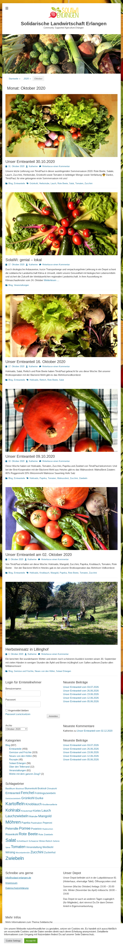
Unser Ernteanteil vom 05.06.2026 (81, 701)
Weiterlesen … (51, 280)
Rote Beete (62, 183)
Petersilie (11, 828)
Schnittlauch (22, 841)
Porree (24, 828)
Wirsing (10, 852)
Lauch (53, 183)
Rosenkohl (11, 834)
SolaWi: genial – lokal (23, 260)
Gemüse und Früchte (23, 671)
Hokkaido (34, 380)
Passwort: (10, 699)
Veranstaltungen (21, 285)
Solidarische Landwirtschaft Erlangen (64, 23)
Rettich (43, 380)
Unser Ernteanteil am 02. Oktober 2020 (38, 554)
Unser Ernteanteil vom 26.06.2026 (81, 690)
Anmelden (53, 716)
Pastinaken (36, 823)
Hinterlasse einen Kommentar (56, 166)
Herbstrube (44, 183)
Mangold (54, 573)
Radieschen (47, 829)
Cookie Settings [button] (13, 941)
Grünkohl (34, 183)
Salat (71, 183)
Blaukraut (20, 789)
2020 (27, 78)
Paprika (43, 478)
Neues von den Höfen (45, 671)
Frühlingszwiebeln (45, 793)
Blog (10, 183)
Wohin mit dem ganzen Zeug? (24, 773)
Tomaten (79, 183)
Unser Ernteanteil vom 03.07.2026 (81, 687)
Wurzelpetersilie (23, 853)
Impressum (11, 883)
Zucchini (88, 183)
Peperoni (47, 822)
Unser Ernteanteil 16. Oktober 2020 (35, 361)
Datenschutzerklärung (17, 888)
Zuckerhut (49, 852)
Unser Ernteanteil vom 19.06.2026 (81, 694)
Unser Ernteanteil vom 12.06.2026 (81, 697)
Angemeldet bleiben (18, 710)
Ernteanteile (19, 183)
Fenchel (27, 793)
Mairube (33, 816)
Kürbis (37, 810)
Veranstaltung (34, 847)
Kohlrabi (12, 810)
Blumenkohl (31, 788)
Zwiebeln (83, 478)
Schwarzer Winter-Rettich (40, 841)
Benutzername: (13, 688)
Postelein (36, 828)
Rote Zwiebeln (45, 834)
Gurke (39, 798)
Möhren (13, 822)
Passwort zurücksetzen (17, 714)
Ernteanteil (12, 793)
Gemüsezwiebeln (13, 798)
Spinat (7, 847)
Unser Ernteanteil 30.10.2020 (30, 161)
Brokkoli (42, 788)
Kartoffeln (15, 803)
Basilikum (10, 788)
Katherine (33, 166)
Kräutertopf (27, 811)
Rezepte (13, 759)
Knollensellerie (49, 804)
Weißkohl (47, 847)
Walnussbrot (63, 478)
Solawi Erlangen (63, 671)
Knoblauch (44, 573)
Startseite (14, 78)
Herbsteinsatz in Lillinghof (27, 649)
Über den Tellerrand (19, 766)
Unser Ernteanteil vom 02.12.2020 (94, 730)
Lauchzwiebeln (17, 816)
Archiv (8, 725)
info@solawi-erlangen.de (18, 877)
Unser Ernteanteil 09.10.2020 (30, 456)
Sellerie (56, 841)
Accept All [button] (31, 941)
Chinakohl (52, 788)
